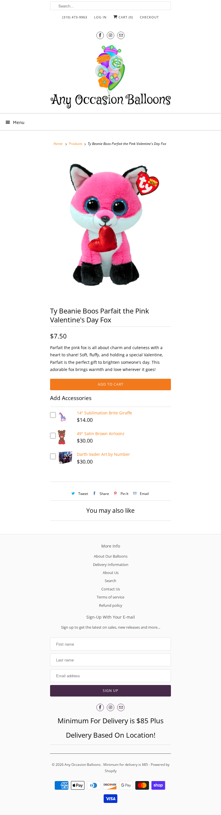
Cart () (125, 17)
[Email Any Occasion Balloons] (121, 35)
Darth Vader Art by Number (103, 454)
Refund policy (110, 605)
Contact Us (110, 589)
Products (75, 143)
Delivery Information (110, 564)
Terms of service (110, 597)
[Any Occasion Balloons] (110, 77)
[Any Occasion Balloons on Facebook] (100, 35)
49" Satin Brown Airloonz (101, 433)
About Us (111, 572)
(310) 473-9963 (74, 17)
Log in (100, 17)
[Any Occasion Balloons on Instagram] (110, 35)
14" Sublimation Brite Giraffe (104, 413)
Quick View (62, 422)
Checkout (149, 17)
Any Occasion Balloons (83, 764)
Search (110, 580)
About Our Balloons (110, 556)
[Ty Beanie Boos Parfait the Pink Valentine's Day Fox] (110, 226)
